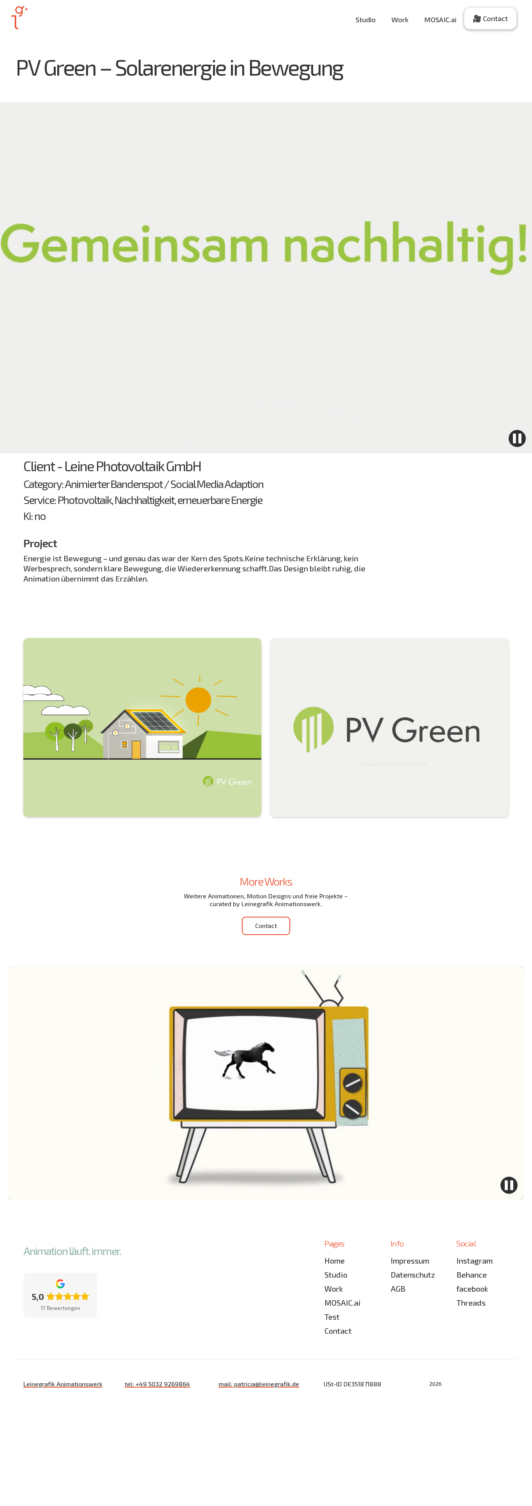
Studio (366, 19)
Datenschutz (413, 1274)
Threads (471, 1302)
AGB (398, 1288)
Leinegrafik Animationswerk (62, 1384)
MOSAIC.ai (440, 19)
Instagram (474, 1260)
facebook (472, 1288)
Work (400, 19)
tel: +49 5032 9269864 (157, 1384)
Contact (338, 1330)
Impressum (410, 1260)
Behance (471, 1274)
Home (334, 1260)
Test (332, 1316)
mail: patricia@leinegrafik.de (258, 1384)
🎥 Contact (490, 18)
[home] (19, 17)
